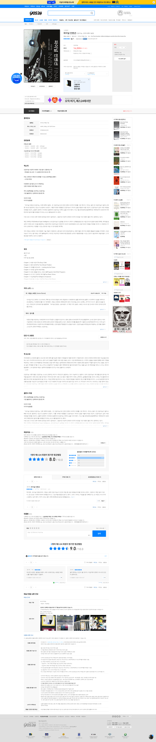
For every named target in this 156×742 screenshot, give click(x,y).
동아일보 (40, 157)
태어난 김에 (77, 85)
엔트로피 (122, 222)
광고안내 (67, 716)
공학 (37, 148)
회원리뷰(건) (79, 39)
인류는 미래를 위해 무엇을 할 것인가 (123, 276)
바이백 (50, 20)
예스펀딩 (70, 20)
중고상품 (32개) (68, 73)
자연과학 (39, 24)
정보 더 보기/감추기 (74, 39)
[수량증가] (125, 47)
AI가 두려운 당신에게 (125, 186)
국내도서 (31, 24)
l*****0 (100, 582)
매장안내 (55, 20)
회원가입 (113, 6)
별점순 (104, 481)
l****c (115, 273)
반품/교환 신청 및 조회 (52, 642)
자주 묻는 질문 (119, 727)
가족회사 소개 (126, 716)
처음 (27, 481)
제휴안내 (73, 716)
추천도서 (124, 20)
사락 (66, 20)
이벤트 (45, 20)
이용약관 (37, 716)
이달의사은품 (111, 20)
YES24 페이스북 (115, 716)
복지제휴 (78, 716)
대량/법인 (129, 20)
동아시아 (74, 36)
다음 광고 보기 (131, 15)
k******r (57, 582)
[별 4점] (32, 528)
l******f (116, 257)
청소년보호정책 (52, 716)
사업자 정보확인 (72, 726)
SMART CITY (117, 292)
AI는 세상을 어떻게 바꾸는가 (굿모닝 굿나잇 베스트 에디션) (125, 242)
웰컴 (26, 24)
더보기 (128, 145)
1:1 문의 (61, 642)
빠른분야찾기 (28, 20)
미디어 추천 (33, 153)
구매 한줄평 (89, 562)
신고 (49, 489)
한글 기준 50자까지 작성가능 (35, 532)
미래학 (115, 260)
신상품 (41, 20)
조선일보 (40, 153)
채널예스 (61, 20)
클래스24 (76, 20)
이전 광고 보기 (130, 15)
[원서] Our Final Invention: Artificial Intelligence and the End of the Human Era (125, 134)
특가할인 (118, 20)
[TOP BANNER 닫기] (153, 2)
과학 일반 (54, 24)
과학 (47, 24)
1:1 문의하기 (111, 727)
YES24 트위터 (117, 716)
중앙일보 (40, 155)
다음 (34, 481)
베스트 (36, 20)
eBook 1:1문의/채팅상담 (124, 724)
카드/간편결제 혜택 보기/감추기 (90, 60)
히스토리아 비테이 (124, 157)
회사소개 (26, 716)
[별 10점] (38, 528)
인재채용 (31, 716)
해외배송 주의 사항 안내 (122, 52)
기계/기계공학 (43, 148)
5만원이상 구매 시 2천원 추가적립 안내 (91, 53)
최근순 (94, 481)
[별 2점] (30, 528)
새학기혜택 (96, 20)
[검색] (92, 13)
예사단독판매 (103, 20)
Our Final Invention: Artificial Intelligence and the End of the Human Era (108, 36)
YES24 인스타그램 (119, 716)
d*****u (37, 489)
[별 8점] (36, 528)
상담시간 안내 (128, 727)
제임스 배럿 (66, 36)
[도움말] (70, 51)
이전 (30, 481)
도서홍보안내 (61, 716)
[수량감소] (118, 47)
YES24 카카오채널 (113, 716)
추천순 (99, 481)
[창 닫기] (88, 79)
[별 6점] (34, 528)
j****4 (115, 290)
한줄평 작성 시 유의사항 (105, 528)
